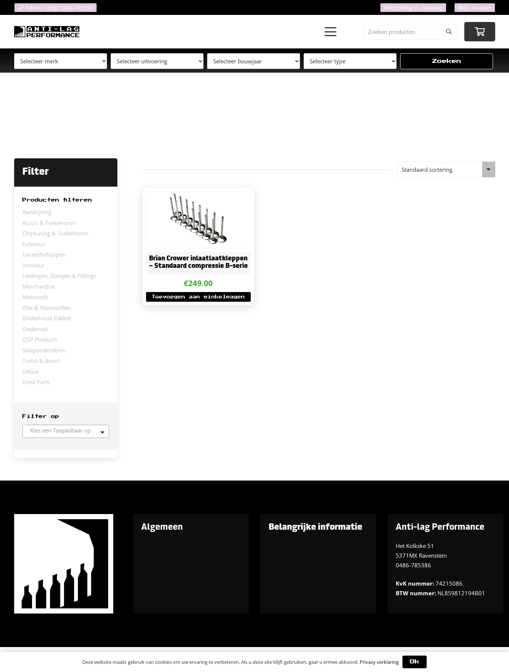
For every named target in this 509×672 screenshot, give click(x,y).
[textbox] (65, 430)
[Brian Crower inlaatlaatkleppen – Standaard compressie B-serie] (198, 220)
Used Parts (36, 382)
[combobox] (65, 431)
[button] (330, 32)
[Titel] (46, 31)
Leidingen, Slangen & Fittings (59, 275)
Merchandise (38, 286)
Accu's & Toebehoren (49, 222)
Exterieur (33, 244)
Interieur (33, 265)
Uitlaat (30, 371)
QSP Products (39, 339)
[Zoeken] (449, 31)
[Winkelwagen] (480, 32)
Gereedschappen (44, 254)
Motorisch (35, 297)
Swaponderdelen (44, 350)
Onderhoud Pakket (46, 318)
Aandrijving (36, 212)
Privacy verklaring (379, 662)
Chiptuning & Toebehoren (55, 233)
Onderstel (35, 329)
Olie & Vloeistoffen (46, 307)
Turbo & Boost (41, 360)
